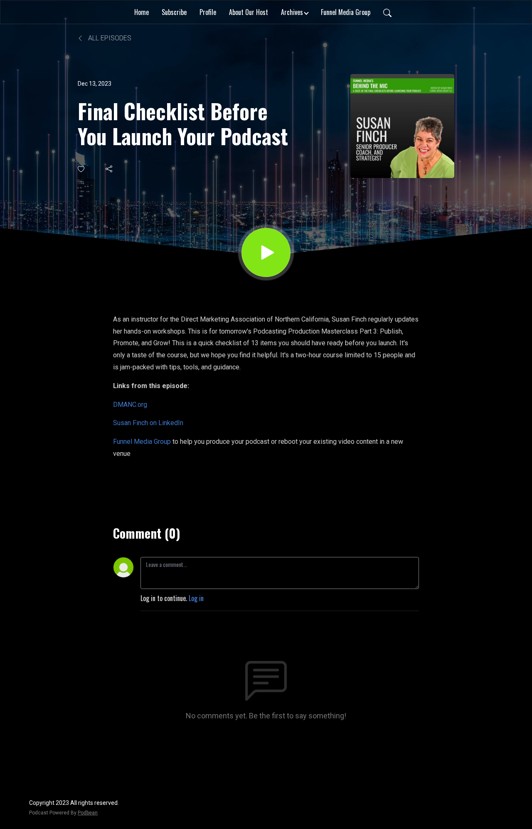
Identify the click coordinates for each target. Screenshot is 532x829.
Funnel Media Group (345, 12)
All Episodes (108, 38)
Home (141, 12)
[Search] (387, 12)
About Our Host (248, 12)
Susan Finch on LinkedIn (148, 423)
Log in (196, 598)
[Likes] (81, 169)
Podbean (88, 813)
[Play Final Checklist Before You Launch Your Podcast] (266, 252)
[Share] (109, 169)
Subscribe (174, 12)
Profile (208, 12)
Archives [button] (292, 12)
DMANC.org (130, 404)
